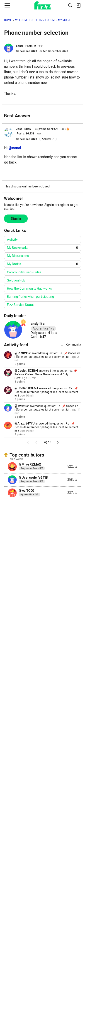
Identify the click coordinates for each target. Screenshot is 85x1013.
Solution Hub (16, 280)
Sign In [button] (16, 218)
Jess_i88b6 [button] (23, 129)
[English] (42, 5)
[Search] (70, 5)
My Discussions (18, 256)
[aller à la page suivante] (57, 442)
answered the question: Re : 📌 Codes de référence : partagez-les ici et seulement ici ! (46, 392)
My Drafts (42, 264)
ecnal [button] (19, 46)
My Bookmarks (42, 247)
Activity (12, 239)
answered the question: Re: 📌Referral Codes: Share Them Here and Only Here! (46, 374)
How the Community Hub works (29, 288)
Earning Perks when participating (30, 296)
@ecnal (14, 148)
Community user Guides (24, 272)
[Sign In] (78, 5)
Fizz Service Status (20, 305)
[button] (8, 48)
